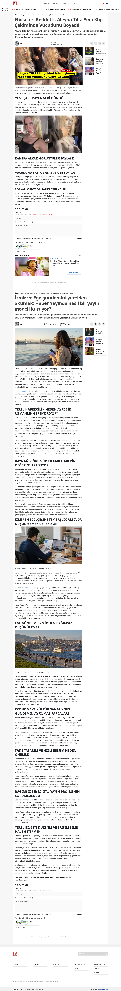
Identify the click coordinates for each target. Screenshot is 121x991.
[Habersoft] (103, 989)
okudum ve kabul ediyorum (34, 238)
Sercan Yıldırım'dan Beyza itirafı (100, 351)
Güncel (15, 964)
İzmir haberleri (30, 587)
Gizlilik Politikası (99, 964)
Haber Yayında (20, 391)
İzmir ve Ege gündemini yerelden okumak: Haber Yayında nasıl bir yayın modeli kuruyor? (101, 61)
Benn (17, 15)
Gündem (56, 964)
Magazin (23, 15)
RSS (16, 989)
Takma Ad (18, 212)
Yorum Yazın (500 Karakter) (24, 222)
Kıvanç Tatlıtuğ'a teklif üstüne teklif (100, 51)
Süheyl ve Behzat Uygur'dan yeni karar (99, 71)
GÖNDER (79, 238)
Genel (22, 293)
